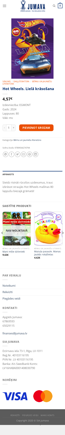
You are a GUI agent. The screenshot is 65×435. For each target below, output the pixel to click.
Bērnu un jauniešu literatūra (27, 139)
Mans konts (47, 415)
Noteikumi (9, 285)
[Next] (62, 239)
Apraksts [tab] (8, 174)
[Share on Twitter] (17, 154)
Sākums (6, 81)
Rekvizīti (7, 292)
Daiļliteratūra (21, 81)
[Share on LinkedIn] (35, 154)
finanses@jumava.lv (14, 333)
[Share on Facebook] (11, 154)
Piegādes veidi (11, 298)
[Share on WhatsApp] (5, 154)
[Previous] (2, 239)
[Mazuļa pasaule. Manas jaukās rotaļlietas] (48, 229)
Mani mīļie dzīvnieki (13, 251)
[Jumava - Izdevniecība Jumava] (32, 6)
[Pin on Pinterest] (29, 154)
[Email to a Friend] (23, 154)
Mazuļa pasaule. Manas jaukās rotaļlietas (47, 253)
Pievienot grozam (36, 128)
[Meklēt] (54, 6)
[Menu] (4, 6)
